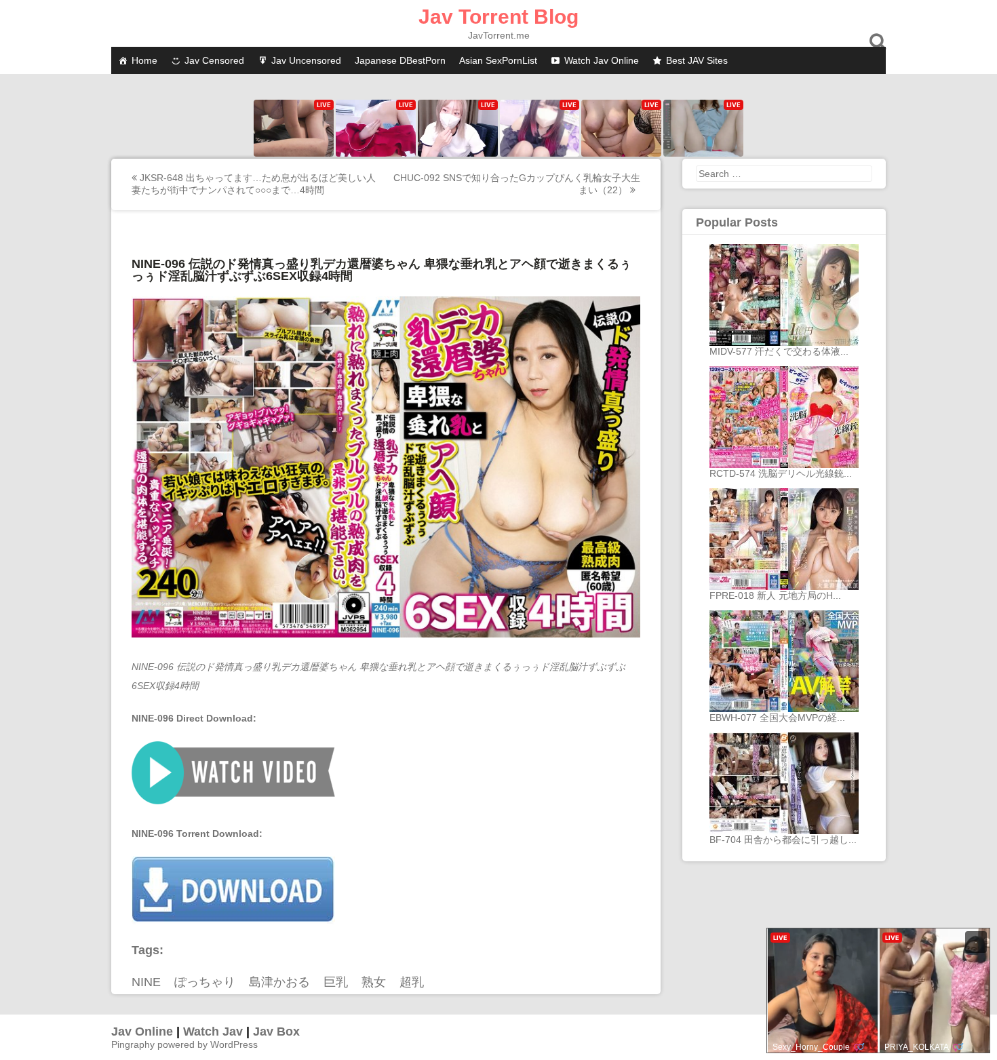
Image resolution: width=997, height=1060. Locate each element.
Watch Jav (213, 1031)
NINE (146, 982)
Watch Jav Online (601, 60)
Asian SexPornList (498, 60)
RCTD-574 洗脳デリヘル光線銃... (780, 473)
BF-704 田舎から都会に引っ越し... (783, 839)
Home (144, 60)
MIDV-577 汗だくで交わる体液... (778, 351)
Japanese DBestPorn (400, 60)
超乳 (411, 982)
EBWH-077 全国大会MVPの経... (777, 717)
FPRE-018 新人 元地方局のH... (775, 595)
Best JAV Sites (697, 60)
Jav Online (142, 1031)
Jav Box (276, 1031)
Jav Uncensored (306, 60)
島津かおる (279, 982)
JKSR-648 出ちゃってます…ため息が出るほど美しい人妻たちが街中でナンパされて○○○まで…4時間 (254, 183)
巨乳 (336, 982)
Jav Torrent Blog (498, 16)
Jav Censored (214, 60)
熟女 (373, 982)
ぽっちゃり (204, 982)
